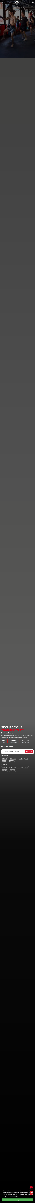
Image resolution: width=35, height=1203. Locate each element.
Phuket (20, 758)
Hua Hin (11, 761)
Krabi (26, 758)
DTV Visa (4, 770)
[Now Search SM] (29, 2)
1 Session (4, 767)
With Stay (12, 770)
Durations (4, 764)
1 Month (26, 767)
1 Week (18, 767)
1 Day (11, 767)
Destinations (4, 755)
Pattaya (4, 761)
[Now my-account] (33, 3)
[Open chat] (31, 1188)
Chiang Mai (13, 758)
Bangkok (4, 758)
